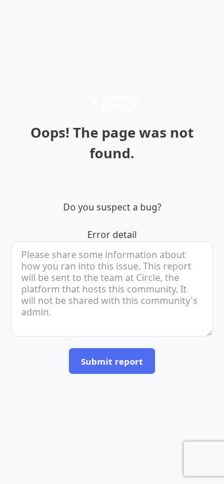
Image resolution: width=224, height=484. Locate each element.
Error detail (112, 234)
